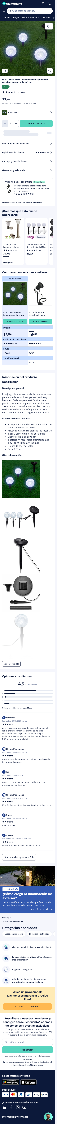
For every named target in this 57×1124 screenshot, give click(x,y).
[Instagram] (17, 1107)
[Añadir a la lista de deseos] (50, 71)
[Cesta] (50, 4)
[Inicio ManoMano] (20, 4)
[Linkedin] (4, 1107)
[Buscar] (10, 11)
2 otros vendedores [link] (34, 202)
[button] (27, 187)
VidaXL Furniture (18, 202)
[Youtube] (24, 1107)
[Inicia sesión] (43, 4)
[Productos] (4, 11)
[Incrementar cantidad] (16, 123)
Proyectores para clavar (13, 921)
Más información (36, 1065)
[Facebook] (11, 1107)
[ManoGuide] (48, 1116)
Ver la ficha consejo (40, 909)
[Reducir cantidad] (5, 123)
